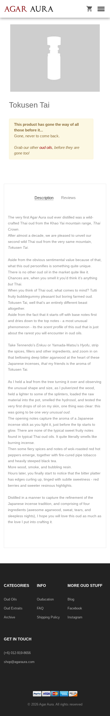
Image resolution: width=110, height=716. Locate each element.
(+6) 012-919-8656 (17, 653)
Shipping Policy (48, 617)
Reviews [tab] (68, 197)
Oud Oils (10, 599)
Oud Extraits (13, 608)
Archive (9, 617)
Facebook (75, 608)
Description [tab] (44, 197)
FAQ (40, 608)
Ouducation (45, 599)
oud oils (45, 147)
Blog (71, 599)
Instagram (75, 617)
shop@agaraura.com (19, 662)
